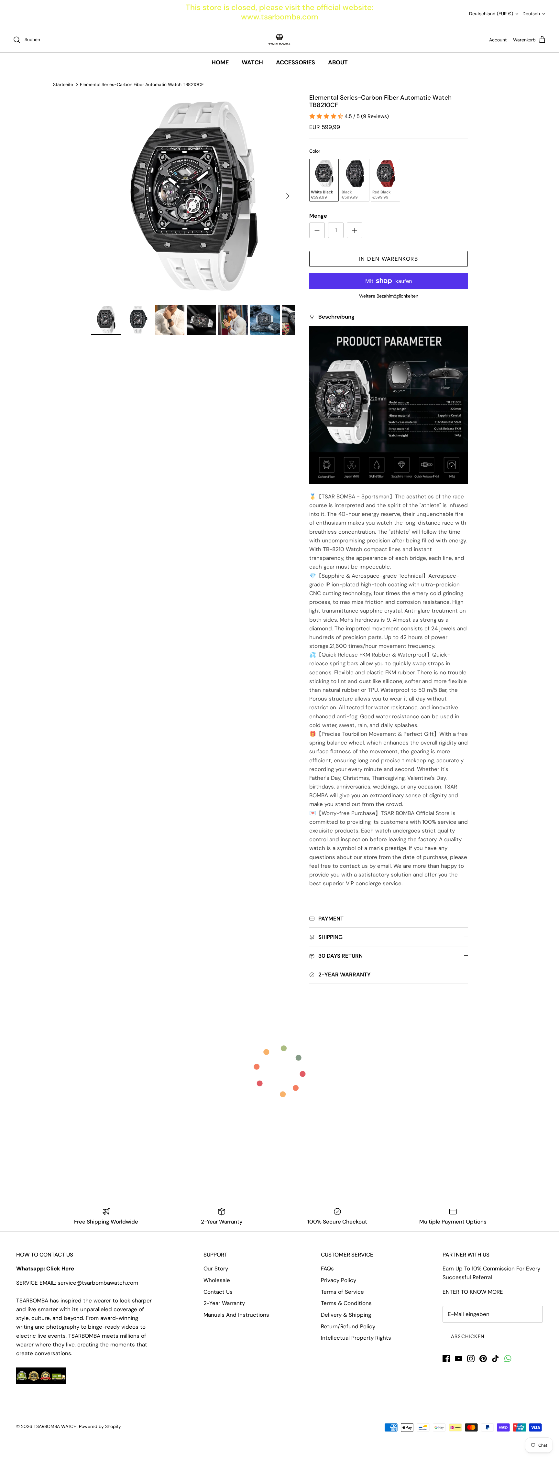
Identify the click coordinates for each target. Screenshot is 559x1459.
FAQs (327, 1268)
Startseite (63, 84)
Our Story (215, 1268)
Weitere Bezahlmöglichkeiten (388, 296)
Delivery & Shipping (346, 1314)
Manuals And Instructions (236, 1314)
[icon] (507, 1358)
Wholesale (216, 1280)
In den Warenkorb (388, 258)
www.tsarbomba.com (279, 17)
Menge (318, 215)
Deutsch (531, 13)
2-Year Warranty (224, 1303)
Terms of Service (342, 1291)
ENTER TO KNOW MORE (473, 1291)
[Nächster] (288, 196)
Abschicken (467, 1336)
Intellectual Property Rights (356, 1337)
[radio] (324, 180)
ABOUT (338, 62)
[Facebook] (446, 1358)
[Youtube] (458, 1358)
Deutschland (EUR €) (491, 13)
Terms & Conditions (346, 1303)
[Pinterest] (483, 1358)
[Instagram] (471, 1358)
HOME (220, 62)
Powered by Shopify (100, 1426)
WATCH (252, 62)
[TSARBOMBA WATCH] (279, 40)
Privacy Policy (338, 1280)
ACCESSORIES (295, 62)
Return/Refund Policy (348, 1326)
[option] (193, 196)
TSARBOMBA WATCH (55, 1426)
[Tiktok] (495, 1358)
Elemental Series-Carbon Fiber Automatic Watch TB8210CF (141, 84)
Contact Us (218, 1291)
